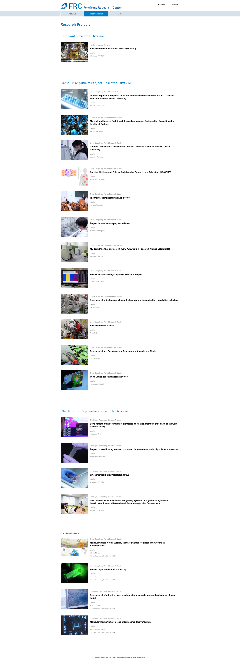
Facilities (119, 13)
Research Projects (96, 13)
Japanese (174, 4)
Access (162, 4)
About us (72, 13)
